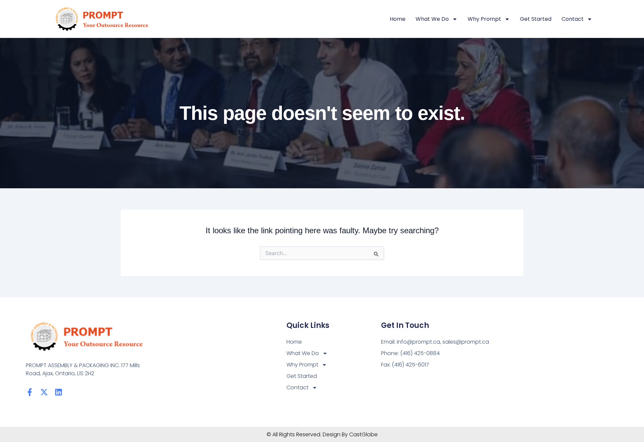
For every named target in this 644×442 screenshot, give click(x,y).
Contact (572, 19)
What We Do (432, 19)
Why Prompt (484, 19)
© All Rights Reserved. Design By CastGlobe (322, 434)
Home (398, 19)
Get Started (535, 19)
